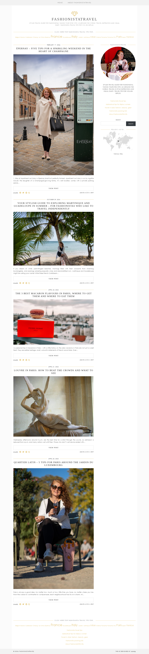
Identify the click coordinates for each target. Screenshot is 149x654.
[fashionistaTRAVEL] (74, 17)
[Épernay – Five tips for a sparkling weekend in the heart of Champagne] (53, 175)
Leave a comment (87, 192)
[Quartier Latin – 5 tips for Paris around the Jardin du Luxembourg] (53, 588)
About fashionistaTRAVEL (79, 3)
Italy (74, 36)
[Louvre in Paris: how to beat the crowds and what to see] (53, 436)
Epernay (47, 37)
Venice (130, 37)
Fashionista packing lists (118, 111)
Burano (23, 37)
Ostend (98, 37)
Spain (124, 37)
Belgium (17, 37)
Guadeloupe (67, 37)
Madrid (80, 37)
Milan (93, 37)
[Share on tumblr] (29, 193)
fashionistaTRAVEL (74, 19)
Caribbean (28, 37)
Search (118, 120)
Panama (104, 37)
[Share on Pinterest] (26, 193)
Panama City (111, 37)
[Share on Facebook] (20, 193)
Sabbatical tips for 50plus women (118, 104)
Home (60, 3)
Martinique (86, 37)
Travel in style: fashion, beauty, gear (118, 108)
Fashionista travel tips (118, 101)
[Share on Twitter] (23, 193)
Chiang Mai (36, 37)
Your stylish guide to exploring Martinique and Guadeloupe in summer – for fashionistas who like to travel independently (53, 206)
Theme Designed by (126, 651)
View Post (54, 188)
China (43, 37)
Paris (119, 36)
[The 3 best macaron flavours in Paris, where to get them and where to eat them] (53, 344)
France (56, 36)
